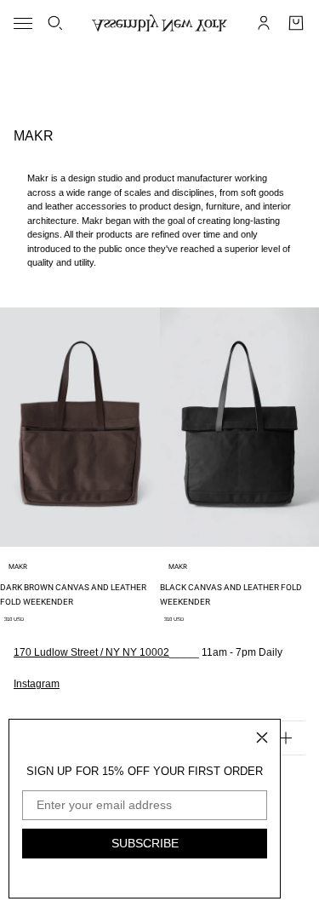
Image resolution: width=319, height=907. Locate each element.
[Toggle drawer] (23, 23)
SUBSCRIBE (145, 843)
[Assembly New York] (159, 23)
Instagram (37, 684)
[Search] (55, 23)
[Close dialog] (262, 737)
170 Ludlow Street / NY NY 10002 (91, 652)
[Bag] (296, 23)
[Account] (263, 23)
